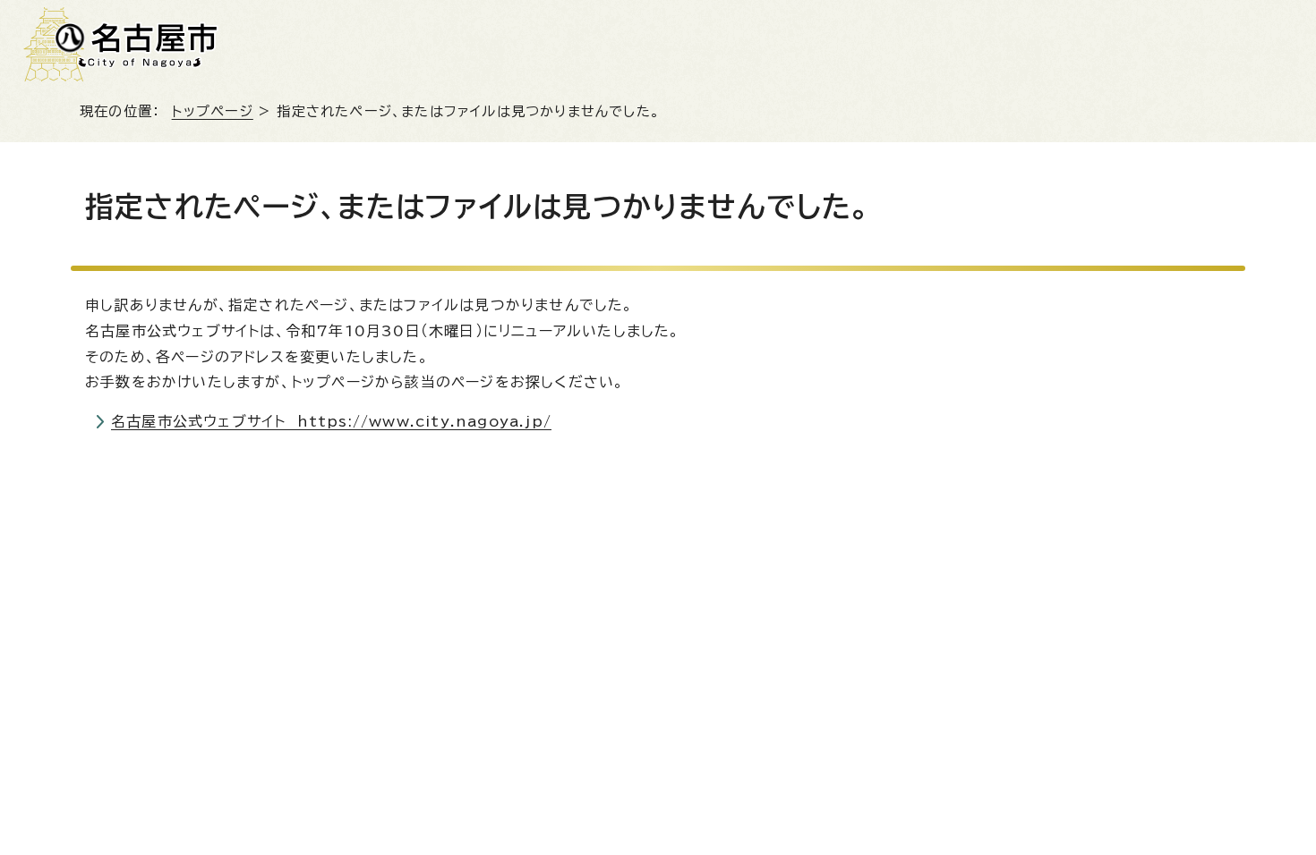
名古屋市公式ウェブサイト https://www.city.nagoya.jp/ (331, 421)
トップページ (212, 111)
